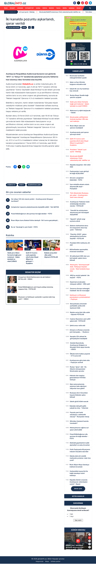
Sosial (38, 8)
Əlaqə (47, 561)
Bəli (71, 514)
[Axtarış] (90, 8)
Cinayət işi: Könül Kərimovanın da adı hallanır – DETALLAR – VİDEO (34, 278)
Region (51, 8)
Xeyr (72, 516)
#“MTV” (21, 185)
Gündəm (20, 8)
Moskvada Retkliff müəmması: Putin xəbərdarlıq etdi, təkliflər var (39, 12)
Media (65, 8)
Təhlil (58, 8)
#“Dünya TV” (11, 185)
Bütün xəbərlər (78, 496)
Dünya (45, 8)
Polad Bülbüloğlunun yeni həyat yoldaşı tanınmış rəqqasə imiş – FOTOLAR (35, 288)
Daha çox (78, 488)
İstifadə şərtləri (55, 561)
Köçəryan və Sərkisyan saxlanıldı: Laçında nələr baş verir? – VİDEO (36, 298)
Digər (79, 8)
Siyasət (12, 8)
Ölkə (6, 8)
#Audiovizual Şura (34, 185)
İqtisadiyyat (29, 8)
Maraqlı (71, 8)
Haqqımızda (39, 561)
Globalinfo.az (27, 84)
